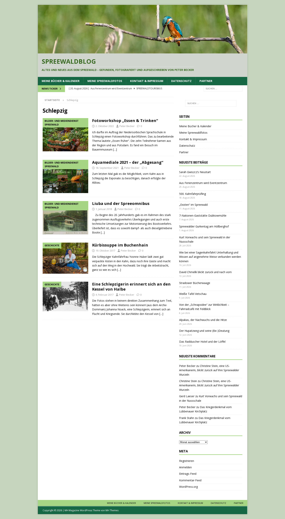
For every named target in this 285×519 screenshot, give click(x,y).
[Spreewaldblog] (142, 51)
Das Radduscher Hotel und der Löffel (202, 341)
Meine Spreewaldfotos (104, 81)
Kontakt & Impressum (146, 81)
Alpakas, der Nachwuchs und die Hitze (203, 320)
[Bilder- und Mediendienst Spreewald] (65, 134)
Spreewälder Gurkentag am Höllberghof (204, 226)
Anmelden (185, 467)
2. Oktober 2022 (105, 126)
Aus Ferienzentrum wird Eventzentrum (203, 183)
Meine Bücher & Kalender (60, 81)
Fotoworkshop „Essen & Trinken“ (125, 120)
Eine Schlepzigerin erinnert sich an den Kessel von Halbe (131, 286)
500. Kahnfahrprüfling (192, 194)
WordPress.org (188, 487)
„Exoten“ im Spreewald (193, 204)
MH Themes (111, 510)
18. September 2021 (107, 168)
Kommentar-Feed (190, 480)
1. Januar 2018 (104, 209)
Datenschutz (181, 81)
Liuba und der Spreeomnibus (120, 203)
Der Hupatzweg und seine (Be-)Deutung (204, 331)
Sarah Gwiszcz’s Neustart (195, 172)
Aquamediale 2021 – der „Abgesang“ (127, 162)
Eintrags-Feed (187, 473)
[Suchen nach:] (223, 88)
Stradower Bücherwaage (194, 283)
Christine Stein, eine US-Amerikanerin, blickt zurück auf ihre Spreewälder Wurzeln (209, 370)
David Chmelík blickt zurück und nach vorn (205, 272)
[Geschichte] (65, 258)
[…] (115, 149)
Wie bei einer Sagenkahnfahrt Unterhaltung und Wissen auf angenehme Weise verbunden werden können (210, 257)
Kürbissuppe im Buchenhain (120, 245)
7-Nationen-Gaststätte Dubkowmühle (202, 215)
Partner (206, 81)
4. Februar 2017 (104, 294)
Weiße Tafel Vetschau (192, 294)
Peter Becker (127, 126)
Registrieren (186, 461)
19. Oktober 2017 (105, 250)
